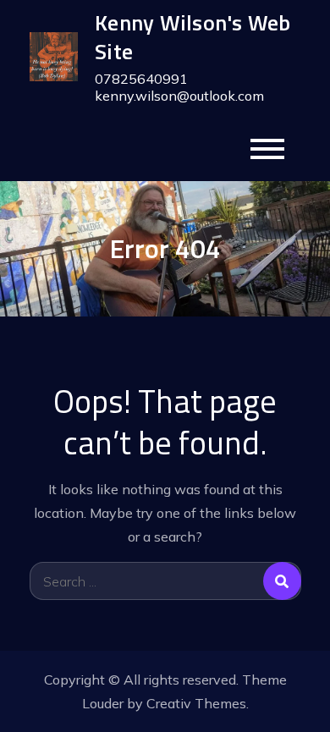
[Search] (282, 581)
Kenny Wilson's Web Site (193, 37)
